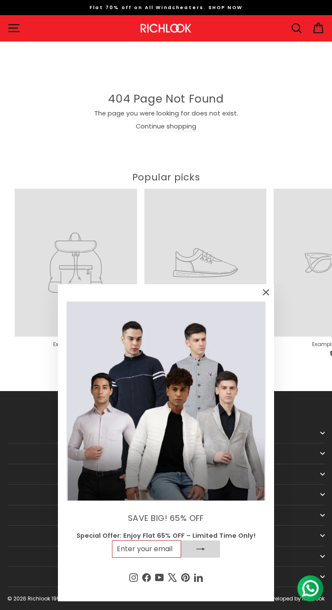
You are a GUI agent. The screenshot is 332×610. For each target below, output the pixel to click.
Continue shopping (166, 126)
